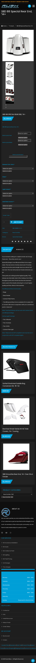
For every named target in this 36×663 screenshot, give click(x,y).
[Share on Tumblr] (24, 241)
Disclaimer (13, 645)
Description (7, 249)
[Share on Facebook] (12, 241)
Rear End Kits (16, 232)
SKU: (3, 228)
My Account (6, 636)
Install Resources (8, 618)
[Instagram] (10, 533)
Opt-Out (19, 645)
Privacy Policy (26, 645)
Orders (5, 640)
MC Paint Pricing (7, 559)
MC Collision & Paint (8, 551)
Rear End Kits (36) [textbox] (7, 497)
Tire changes (6, 567)
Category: (5, 232)
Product (11, 26)
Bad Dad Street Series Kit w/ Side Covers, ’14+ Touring (15, 430)
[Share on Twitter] (15, 241)
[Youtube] (6, 533)
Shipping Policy (19, 648)
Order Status (6, 626)
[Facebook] (2, 533)
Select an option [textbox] (22, 137)
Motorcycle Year (7, 135)
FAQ (4, 614)
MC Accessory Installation (10, 543)
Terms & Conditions (30, 648)
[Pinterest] (27, 241)
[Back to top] (33, 661)
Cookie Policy (5, 645)
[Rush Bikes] (10, 6)
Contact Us (6, 610)
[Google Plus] (21, 241)
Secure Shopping (9, 648)
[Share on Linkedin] (18, 241)
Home (5, 26)
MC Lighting (6, 555)
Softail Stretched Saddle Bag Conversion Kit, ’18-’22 (14, 384)
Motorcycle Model (18, 154)
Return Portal (6, 622)
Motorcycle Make (7, 142)
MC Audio (5, 547)
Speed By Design (17, 237)
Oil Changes (6, 563)
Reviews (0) (20, 249)
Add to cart (18, 222)
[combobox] (23, 138)
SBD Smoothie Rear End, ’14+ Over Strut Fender (18, 475)
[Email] (30, 241)
